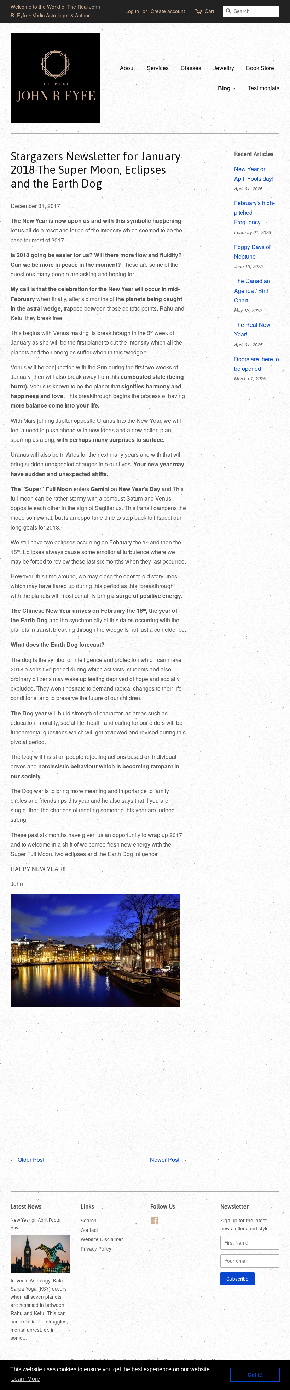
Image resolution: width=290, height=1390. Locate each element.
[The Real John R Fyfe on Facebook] (154, 1221)
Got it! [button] (255, 1375)
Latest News (26, 1206)
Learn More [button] (25, 1379)
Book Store (260, 68)
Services (158, 68)
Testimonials (263, 88)
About (127, 68)
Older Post (31, 1159)
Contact (89, 1229)
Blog (225, 88)
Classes (191, 68)
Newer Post (164, 1159)
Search (89, 1220)
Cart (209, 11)
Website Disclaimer (102, 1238)
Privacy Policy (96, 1248)
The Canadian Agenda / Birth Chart (252, 290)
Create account (168, 11)
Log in (132, 11)
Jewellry (223, 68)
